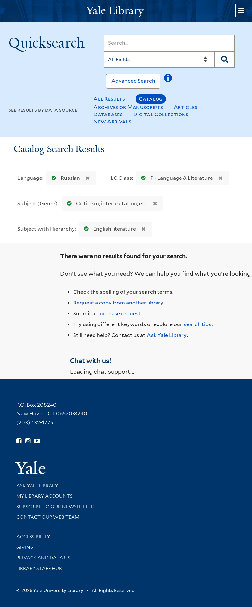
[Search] (225, 59)
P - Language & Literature (181, 178)
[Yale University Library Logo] (126, 11)
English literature (114, 229)
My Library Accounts (44, 496)
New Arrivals (112, 121)
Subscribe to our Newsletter (55, 506)
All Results (109, 99)
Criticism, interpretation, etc (111, 203)
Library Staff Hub (39, 568)
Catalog (151, 99)
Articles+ (187, 107)
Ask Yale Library (167, 335)
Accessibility (33, 536)
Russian (70, 178)
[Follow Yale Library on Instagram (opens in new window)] (27, 441)
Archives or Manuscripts (128, 107)
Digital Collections (161, 114)
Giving (25, 547)
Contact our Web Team (47, 517)
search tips (197, 324)
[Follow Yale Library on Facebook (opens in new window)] (18, 441)
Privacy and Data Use (44, 557)
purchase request (118, 313)
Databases (108, 114)
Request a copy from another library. (119, 303)
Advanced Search (133, 81)
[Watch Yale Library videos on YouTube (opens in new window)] (37, 441)
